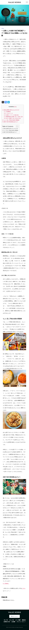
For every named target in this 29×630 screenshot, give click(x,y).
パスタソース (8, 113)
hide (15, 106)
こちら (23, 588)
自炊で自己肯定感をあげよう (10, 121)
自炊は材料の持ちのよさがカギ (10, 110)
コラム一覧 (11, 620)
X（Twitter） (6, 583)
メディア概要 (17, 620)
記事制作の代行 (7, 621)
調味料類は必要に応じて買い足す (13, 116)
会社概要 (13, 621)
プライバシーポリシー (21, 621)
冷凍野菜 (7, 111)
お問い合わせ (15, 616)
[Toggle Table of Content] (16, 126)
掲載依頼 (24, 620)
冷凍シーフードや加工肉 (11, 115)
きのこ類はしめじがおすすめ (12, 118)
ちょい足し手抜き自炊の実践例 (10, 120)
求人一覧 (6, 620)
